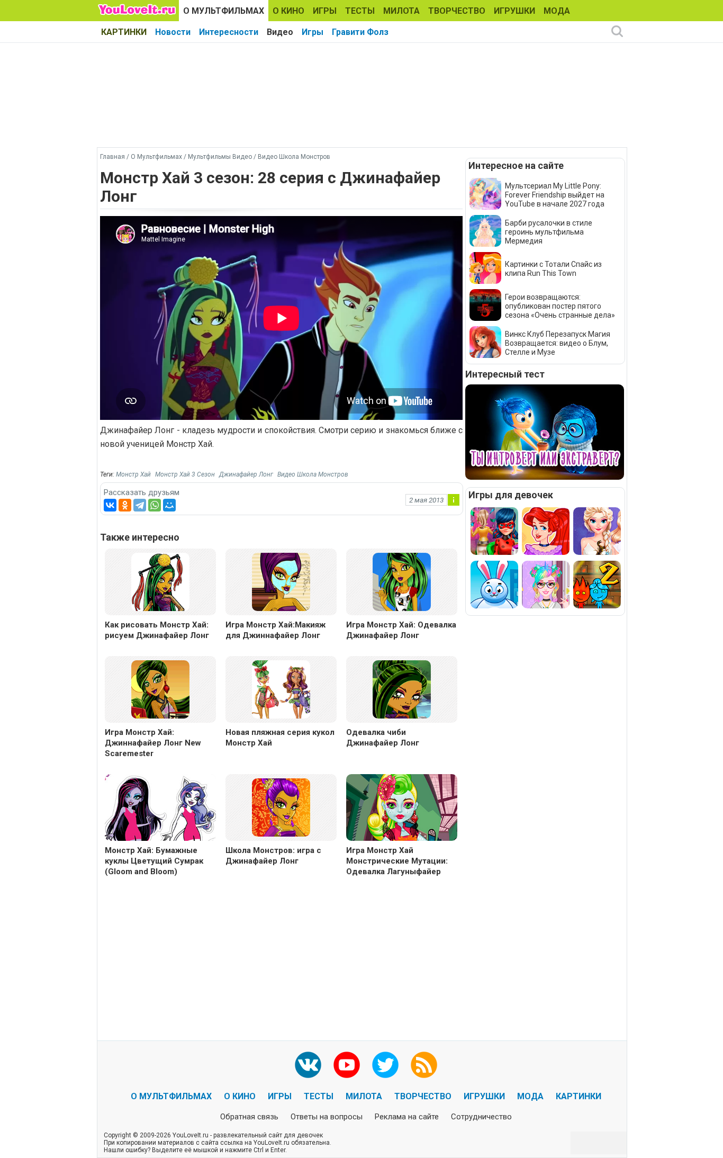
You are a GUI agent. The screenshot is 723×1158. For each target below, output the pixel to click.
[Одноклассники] (125, 505)
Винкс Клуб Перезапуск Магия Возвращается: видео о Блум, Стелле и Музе (557, 343)
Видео (280, 32)
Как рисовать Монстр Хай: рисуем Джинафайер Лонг (157, 630)
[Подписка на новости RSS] (424, 1065)
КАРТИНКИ (124, 32)
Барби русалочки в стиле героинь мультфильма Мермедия (548, 232)
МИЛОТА (401, 11)
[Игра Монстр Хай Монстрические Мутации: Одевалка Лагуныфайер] (401, 808)
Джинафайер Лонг (246, 474)
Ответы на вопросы (327, 1116)
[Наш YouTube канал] (346, 1065)
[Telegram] (139, 505)
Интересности (228, 32)
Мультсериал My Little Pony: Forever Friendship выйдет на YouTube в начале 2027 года (554, 195)
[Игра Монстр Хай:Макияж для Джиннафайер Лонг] (281, 581)
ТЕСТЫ (360, 11)
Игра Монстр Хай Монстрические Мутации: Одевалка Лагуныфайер (397, 861)
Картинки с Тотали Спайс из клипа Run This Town (553, 268)
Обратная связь (249, 1116)
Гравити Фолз (360, 32)
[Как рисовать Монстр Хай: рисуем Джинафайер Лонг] (160, 581)
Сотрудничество (481, 1116)
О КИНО (288, 11)
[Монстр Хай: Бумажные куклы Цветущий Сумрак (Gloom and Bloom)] (160, 808)
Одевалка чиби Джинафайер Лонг (382, 738)
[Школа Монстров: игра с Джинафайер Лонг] (281, 806)
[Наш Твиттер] (385, 1065)
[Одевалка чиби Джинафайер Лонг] (401, 688)
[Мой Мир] (169, 505)
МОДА (557, 11)
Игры (312, 32)
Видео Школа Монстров (312, 474)
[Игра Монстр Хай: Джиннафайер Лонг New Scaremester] (160, 688)
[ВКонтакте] (110, 505)
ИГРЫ (325, 11)
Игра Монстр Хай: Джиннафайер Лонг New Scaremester (153, 743)
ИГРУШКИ (514, 11)
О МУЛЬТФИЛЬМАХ (223, 11)
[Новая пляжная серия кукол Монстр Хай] (281, 688)
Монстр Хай (133, 474)
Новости (173, 32)
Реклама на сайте (407, 1116)
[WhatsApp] (154, 505)
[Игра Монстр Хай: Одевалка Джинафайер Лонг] (401, 581)
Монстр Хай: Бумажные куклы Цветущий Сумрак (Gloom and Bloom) (154, 861)
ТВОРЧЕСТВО (456, 11)
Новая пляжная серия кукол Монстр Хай (280, 738)
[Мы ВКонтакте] (308, 1065)
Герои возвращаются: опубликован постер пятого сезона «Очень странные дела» (560, 306)
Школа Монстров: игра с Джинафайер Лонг (273, 856)
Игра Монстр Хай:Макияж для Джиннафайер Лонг (275, 630)
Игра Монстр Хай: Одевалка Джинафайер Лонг (401, 630)
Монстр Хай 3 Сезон (185, 474)
